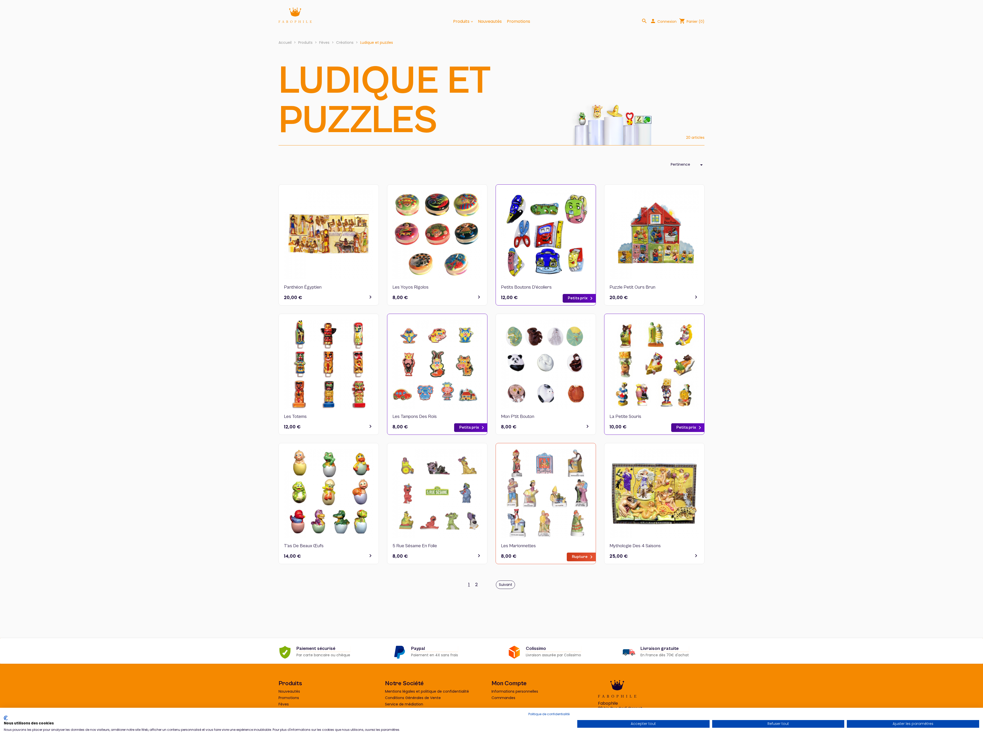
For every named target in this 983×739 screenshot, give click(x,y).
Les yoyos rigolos (410, 287)
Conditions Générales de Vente (413, 697)
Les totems (295, 416)
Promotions (518, 21)
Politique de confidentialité (549, 714)
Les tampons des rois (414, 416)
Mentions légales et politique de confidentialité (427, 691)
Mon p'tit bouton (517, 416)
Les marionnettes (518, 545)
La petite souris (625, 416)
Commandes (503, 697)
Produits (462, 21)
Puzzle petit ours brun (632, 287)
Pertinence (687, 165)
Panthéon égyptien (303, 287)
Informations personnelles (515, 691)
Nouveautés (490, 21)
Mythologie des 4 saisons (635, 545)
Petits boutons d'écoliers (526, 287)
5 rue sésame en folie (414, 545)
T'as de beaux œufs (304, 545)
